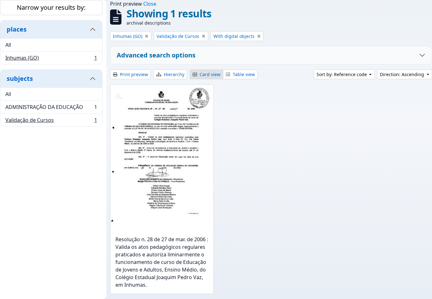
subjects (20, 78)
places (17, 29)
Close (149, 3)
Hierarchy (173, 74)
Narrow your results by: (51, 7)
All (8, 44)
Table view (243, 74)
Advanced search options (156, 55)
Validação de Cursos (51, 121)
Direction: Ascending (402, 74)
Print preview (133, 74)
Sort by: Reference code (342, 74)
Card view (209, 74)
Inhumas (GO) (51, 59)
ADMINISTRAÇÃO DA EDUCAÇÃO (51, 109)
